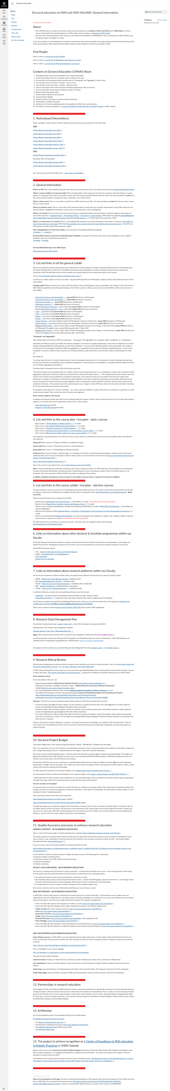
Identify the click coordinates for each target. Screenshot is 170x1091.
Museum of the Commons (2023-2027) (68, 607)
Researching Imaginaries (64, 516)
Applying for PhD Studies (101, 33)
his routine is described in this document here (65, 672)
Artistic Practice (41, 321)
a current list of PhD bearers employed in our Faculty (63, 60)
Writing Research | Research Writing (59, 423)
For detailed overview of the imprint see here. (48, 1019)
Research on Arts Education (45, 407)
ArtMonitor (39, 595)
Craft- (38, 311)
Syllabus (14, 22)
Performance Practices (49, 307)
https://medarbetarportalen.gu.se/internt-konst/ (49, 799)
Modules (14, 26)
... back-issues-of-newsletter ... (74, 173)
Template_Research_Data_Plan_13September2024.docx (52, 631)
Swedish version (97, 648)
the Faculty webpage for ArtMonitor (75, 1025)
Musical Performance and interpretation (50, 297)
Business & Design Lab (47, 586)
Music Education (41, 405)
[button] (4, 36)
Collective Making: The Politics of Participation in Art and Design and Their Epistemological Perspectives (93, 511)
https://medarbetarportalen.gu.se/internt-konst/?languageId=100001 (56, 803)
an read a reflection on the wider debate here (78, 667)
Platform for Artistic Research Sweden (55, 579)
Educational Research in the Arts (50, 581)
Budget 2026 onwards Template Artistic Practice (93, 770)
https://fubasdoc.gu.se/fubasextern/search (47, 524)
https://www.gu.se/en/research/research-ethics (58, 688)
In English (45, 240)
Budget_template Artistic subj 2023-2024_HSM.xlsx (109, 774)
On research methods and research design (60, 426)
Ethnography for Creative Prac (58, 502)
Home (13, 11)
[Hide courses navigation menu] (12, 3)
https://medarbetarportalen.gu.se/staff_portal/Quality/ (101, 833)
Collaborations (16, 29)
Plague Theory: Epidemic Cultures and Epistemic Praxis (66, 504)
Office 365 (14, 33)
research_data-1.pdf (65, 624)
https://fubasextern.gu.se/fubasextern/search (111, 492)
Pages (13, 15)
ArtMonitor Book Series (46, 1029)
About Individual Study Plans (124, 189)
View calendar (163, 20)
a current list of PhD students (55, 56)
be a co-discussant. (51, 224)
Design (38, 319)
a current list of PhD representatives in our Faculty (62, 64)
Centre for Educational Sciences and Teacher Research (58, 552)
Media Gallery (16, 37)
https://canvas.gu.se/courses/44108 (78, 465)
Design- (38, 316)
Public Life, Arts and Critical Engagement (56, 584)
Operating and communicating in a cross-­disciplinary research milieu (69, 431)
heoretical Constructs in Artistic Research (61, 428)
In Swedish (37, 240)
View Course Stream (154, 12)
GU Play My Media (17, 40)
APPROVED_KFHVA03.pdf (109, 506)
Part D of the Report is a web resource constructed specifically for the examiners (61, 952)
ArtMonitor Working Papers (48, 1027)
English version (113, 648)
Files (12, 18)
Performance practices (43, 302)
